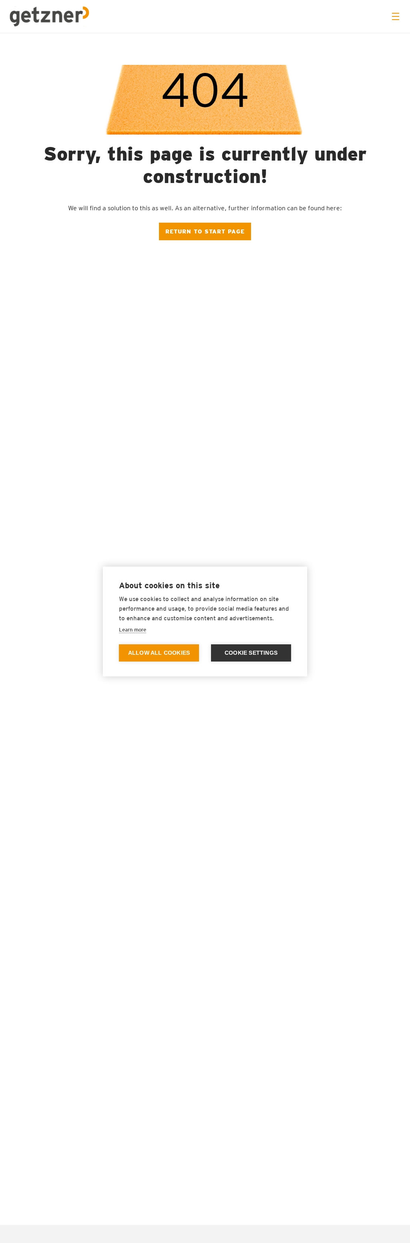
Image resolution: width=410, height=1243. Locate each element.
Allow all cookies (159, 653)
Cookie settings (251, 653)
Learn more (132, 630)
